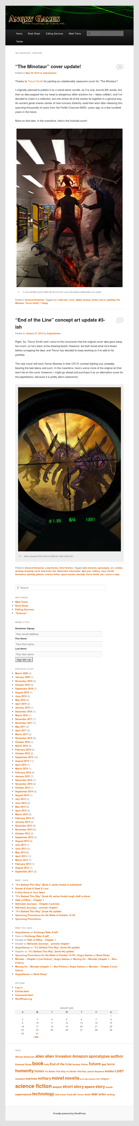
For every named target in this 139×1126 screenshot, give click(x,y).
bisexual (20, 1064)
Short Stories (66, 567)
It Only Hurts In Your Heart (30, 892)
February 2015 (23, 772)
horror (102, 299)
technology (43, 1094)
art (55, 299)
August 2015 (22, 761)
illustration (62, 571)
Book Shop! (34, 33)
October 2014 (22, 787)
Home (19, 33)
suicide (109, 1087)
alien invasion (90, 567)
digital (79, 299)
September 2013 (24, 837)
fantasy (87, 299)
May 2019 (20, 700)
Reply (44, 303)
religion (104, 1078)
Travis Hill (71, 1094)
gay (104, 1064)
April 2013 (20, 856)
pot (98, 1078)
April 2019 (20, 703)
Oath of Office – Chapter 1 (29, 900)
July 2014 (20, 799)
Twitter (19, 41)
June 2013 (20, 848)
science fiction (52, 574)
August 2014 (22, 795)
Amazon (80, 1056)
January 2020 (22, 677)
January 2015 (22, 776)
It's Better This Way (55, 1071)
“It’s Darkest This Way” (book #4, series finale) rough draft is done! (52, 896)
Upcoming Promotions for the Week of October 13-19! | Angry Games (53, 955)
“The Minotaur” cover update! (48, 66)
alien (39, 1056)
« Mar (36, 1037)
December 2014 (23, 780)
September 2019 (24, 688)
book (38, 1063)
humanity (24, 1071)
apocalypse (104, 567)
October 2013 (22, 833)
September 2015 (24, 757)
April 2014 (20, 810)
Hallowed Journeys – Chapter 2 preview (37, 903)
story (100, 1086)
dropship (28, 571)
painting (111, 299)
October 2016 (22, 742)
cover (72, 299)
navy (103, 571)
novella (72, 1078)
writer (102, 1094)
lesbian (109, 1071)
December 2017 (23, 719)
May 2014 (20, 806)
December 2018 (23, 711)
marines (31, 1078)
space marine (68, 574)
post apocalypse (88, 1078)
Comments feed (24, 995)
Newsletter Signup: (25, 628)
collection (63, 299)
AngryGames (49, 72)
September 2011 (24, 871)
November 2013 (23, 829)
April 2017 (20, 730)
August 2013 (22, 841)
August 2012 (22, 867)
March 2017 (21, 734)
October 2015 (22, 753)
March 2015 (21, 768)
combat (119, 567)
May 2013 (20, 852)
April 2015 (20, 764)
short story (73, 1086)
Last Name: (21, 648)
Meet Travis (75, 33)
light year (86, 571)
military (96, 571)
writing (111, 1094)
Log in (18, 987)
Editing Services (54, 33)
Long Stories (51, 567)
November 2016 (23, 738)
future (95, 1063)
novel (58, 1077)
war (102, 574)
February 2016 (23, 749)
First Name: (21, 638)
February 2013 (23, 864)
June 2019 (20, 696)
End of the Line (48, 571)
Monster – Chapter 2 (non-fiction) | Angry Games (42, 959)
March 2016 (21, 745)
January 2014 (22, 822)
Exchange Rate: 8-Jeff (46, 932)
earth (37, 571)
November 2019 (23, 681)
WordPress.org (23, 998)
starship (80, 574)
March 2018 (21, 715)
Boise (28, 1064)
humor (39, 1071)
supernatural (23, 1094)
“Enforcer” (21, 613)
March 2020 (21, 673)
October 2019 (22, 684)
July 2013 (20, 844)
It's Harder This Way (76, 1071)
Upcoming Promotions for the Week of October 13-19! (45, 915)
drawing (19, 571)
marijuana (20, 1078)
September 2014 (24, 791)
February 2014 (23, 818)
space (90, 1086)
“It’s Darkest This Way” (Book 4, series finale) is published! (48, 884)
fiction (95, 299)
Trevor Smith (35, 81)
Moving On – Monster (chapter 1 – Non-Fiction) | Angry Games (50, 966)
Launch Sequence (95, 1071)
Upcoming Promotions (28, 919)
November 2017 (23, 723)
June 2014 (20, 803)
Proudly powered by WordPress (69, 1113)
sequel (57, 1087)
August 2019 (22, 692)
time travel (60, 1094)
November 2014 (23, 783)
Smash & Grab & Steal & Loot (31, 888)
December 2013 (23, 825)
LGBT (119, 1071)
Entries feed (22, 991)
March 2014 (21, 814)
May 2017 (20, 726)
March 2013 (21, 860)
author (117, 1056)
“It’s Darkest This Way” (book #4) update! (38, 911)
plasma (40, 574)
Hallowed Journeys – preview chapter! (36, 907)
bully (46, 1064)
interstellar (75, 571)
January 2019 (22, 707)
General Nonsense (34, 299)
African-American (25, 1056)
